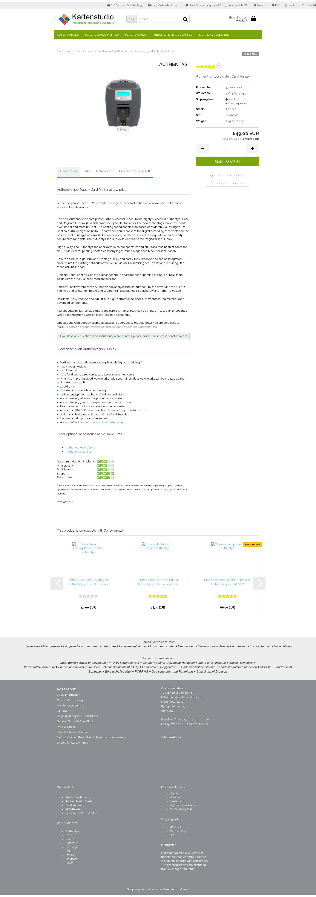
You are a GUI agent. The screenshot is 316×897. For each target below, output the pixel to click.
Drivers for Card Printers (72, 742)
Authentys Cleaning (78, 451)
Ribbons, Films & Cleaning (172, 34)
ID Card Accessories (213, 34)
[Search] (185, 19)
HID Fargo (72, 847)
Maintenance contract (71, 705)
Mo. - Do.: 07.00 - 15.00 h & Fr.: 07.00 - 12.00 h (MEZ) (217, 5)
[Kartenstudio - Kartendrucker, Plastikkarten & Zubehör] (88, 19)
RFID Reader (74, 809)
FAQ (86, 171)
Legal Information (68, 694)
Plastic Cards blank (78, 797)
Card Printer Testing (70, 700)
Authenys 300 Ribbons (80, 447)
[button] (275, 5)
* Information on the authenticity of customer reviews (91, 737)
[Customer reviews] (205, 68)
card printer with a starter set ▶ (103, 422)
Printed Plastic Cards (79, 801)
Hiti (68, 851)
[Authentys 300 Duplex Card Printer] (123, 104)
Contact (62, 710)
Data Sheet (104, 171)
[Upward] (304, 890)
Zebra (69, 863)
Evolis (69, 835)
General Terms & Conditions (75, 721)
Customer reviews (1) (134, 171)
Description (68, 171)
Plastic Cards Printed (102, 34)
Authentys (72, 831)
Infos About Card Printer (72, 732)
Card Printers (68, 34)
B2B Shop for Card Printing (126, 5)
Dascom (71, 839)
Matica (70, 855)
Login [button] (291, 5)
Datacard (71, 843)
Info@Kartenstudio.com (165, 5)
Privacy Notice (66, 726)
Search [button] (260, 5)
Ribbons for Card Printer (81, 813)
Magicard (72, 858)
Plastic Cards (135, 34)
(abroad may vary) (235, 103)
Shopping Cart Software (142, 889)
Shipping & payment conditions (77, 716)
